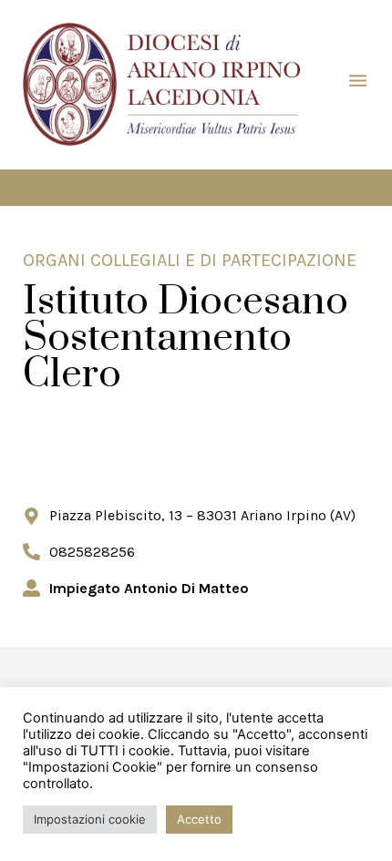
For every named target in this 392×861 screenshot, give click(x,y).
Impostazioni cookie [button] (90, 819)
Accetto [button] (199, 819)
